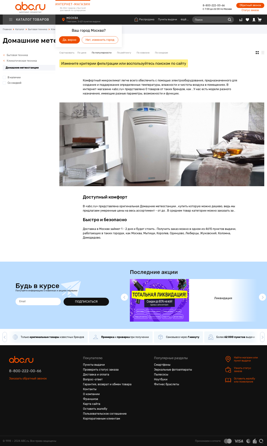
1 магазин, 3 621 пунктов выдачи (83, 21)
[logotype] (29, 7)
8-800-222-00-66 (214, 5)
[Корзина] (261, 20)
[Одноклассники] (20, 395)
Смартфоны (162, 364)
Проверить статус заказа (101, 369)
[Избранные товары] (247, 20)
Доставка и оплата (96, 374)
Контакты (89, 389)
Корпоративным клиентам (101, 418)
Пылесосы (161, 374)
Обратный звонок (250, 5)
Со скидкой (14, 82)
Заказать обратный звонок (28, 378)
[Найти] (229, 19)
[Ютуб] (27, 395)
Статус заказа (250, 10)
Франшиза (90, 399)
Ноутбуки (160, 379)
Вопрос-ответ (93, 379)
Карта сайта (91, 404)
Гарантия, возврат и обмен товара (107, 384)
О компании (91, 394)
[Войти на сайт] (254, 19)
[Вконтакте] (12, 395)
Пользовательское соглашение (105, 413)
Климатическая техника (21, 60)
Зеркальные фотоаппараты (173, 369)
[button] (124, 297)
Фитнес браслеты (166, 384)
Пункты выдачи (167, 19)
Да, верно (69, 40)
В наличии (14, 77)
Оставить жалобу (95, 408)
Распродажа (146, 19)
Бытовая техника (17, 55)
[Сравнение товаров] (240, 20)
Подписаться (86, 301)
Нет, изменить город (100, 40)
